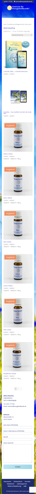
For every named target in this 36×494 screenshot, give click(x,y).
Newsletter (10, 484)
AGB (25, 486)
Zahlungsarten (22, 484)
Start (4, 24)
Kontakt (27, 481)
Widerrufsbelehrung (14, 486)
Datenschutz (18, 481)
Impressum (7, 481)
